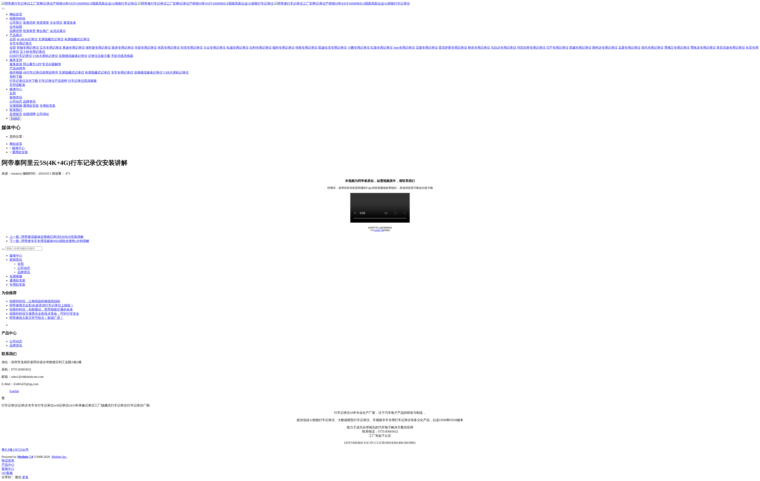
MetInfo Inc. (59, 456)
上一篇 (47, 236)
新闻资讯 (16, 259)
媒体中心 (18, 148)
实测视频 (16, 276)
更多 (25, 477)
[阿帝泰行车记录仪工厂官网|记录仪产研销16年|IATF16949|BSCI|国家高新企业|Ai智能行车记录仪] (380, 4)
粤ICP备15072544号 (15, 449)
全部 (13, 39)
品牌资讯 (23, 272)
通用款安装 (20, 152)
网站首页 (16, 144)
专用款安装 (17, 284)
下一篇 (49, 241)
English (14, 391)
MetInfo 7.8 (25, 456)
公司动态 (23, 268)
